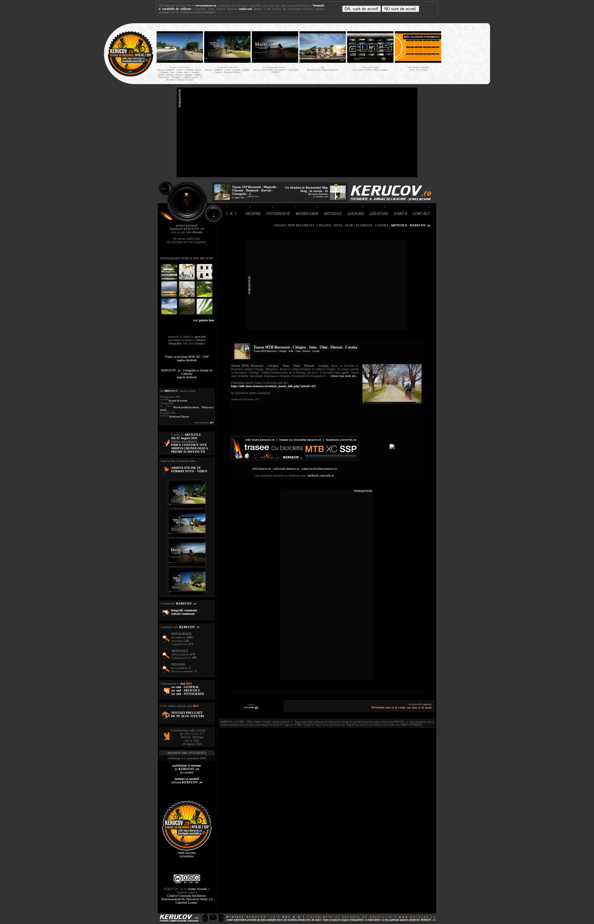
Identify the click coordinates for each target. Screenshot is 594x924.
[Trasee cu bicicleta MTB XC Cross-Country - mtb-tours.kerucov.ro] (295, 459)
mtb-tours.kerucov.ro (286, 468)
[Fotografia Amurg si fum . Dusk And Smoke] (187, 313)
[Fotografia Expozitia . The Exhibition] (204, 279)
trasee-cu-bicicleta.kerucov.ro (319, 468)
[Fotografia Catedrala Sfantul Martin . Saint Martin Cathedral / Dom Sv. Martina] (187, 296)
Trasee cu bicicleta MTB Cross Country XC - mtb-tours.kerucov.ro (465, 52)
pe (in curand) (187, 769)
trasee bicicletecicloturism (187, 854)
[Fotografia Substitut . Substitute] (170, 279)
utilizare (186, 780)
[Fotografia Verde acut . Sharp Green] (204, 313)
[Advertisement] (297, 132)
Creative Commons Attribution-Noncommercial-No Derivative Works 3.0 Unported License (187, 899)
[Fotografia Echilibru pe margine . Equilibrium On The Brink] (170, 313)
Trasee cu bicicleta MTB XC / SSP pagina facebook (187, 358)
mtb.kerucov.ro (253, 196)
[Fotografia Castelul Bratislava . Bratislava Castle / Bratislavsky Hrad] (187, 279)
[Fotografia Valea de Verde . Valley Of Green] (204, 296)
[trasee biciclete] (130, 76)
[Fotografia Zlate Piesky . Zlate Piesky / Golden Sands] (170, 296)
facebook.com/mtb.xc (321, 475)
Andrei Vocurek (197, 889)
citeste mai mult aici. (344, 376)
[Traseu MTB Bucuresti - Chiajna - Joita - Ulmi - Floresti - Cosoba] (392, 402)
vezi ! (204, 320)
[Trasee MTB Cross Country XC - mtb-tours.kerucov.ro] (392, 448)
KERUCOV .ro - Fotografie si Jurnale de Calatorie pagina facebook (186, 374)
